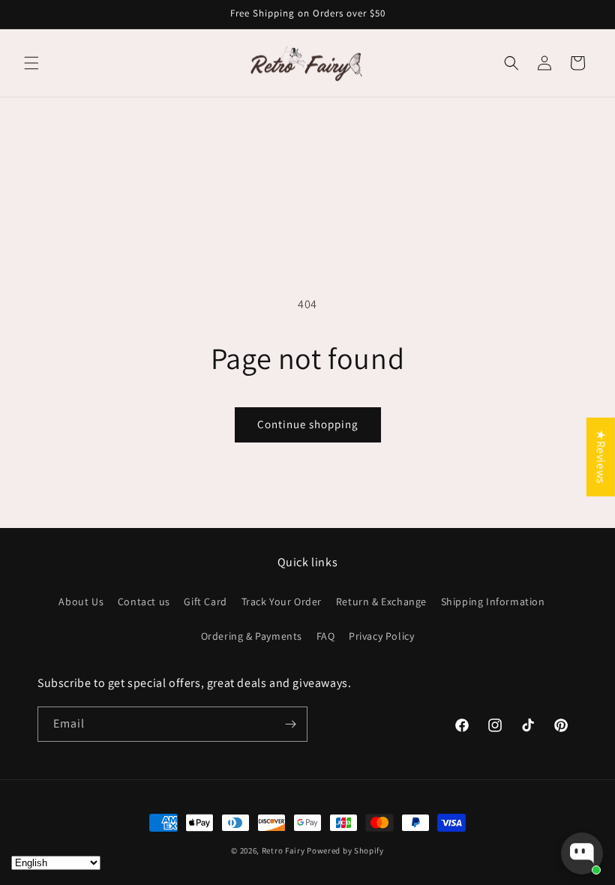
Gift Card (205, 601)
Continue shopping (307, 424)
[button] (31, 63)
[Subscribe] (290, 724)
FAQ (325, 636)
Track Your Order (282, 601)
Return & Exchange (381, 601)
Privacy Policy (381, 636)
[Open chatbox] (582, 853)
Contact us (144, 601)
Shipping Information (493, 601)
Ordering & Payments (251, 636)
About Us (81, 601)
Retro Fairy (283, 850)
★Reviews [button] (601, 457)
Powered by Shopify (345, 850)
